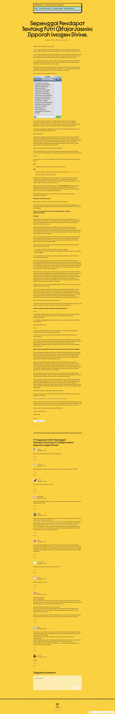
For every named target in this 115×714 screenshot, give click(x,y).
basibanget (40, 464)
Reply (34, 459)
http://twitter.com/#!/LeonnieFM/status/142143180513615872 (49, 521)
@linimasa (67, 40)
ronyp (38, 449)
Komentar (77, 687)
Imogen (35, 54)
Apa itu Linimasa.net (45, 8)
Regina (39, 577)
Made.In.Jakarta (69, 8)
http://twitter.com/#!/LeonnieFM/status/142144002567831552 (61, 524)
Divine (34, 60)
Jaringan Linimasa (57, 8)
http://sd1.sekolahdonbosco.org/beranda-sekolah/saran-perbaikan (50, 398)
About (36, 8)
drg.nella (39, 655)
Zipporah (35, 49)
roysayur (60, 40)
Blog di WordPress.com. (57, 710)
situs (42, 159)
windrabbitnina (41, 562)
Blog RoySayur (40, 5)
